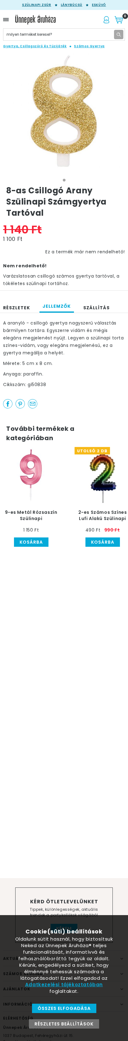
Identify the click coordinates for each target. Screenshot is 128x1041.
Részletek (16, 308)
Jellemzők (57, 306)
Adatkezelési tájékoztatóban (64, 984)
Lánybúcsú (71, 5)
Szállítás (96, 308)
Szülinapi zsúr (36, 5)
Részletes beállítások (64, 1024)
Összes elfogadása (64, 1008)
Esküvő (99, 5)
